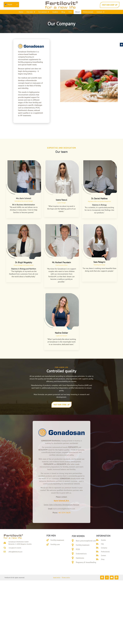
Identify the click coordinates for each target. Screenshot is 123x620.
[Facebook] (102, 577)
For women (42, 12)
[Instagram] (107, 577)
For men (30, 12)
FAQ (70, 12)
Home (21, 12)
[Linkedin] (116, 577)
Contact (99, 12)
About (77, 12)
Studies (55, 12)
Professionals (88, 12)
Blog (63, 12)
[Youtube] (112, 577)
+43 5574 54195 (64, 513)
